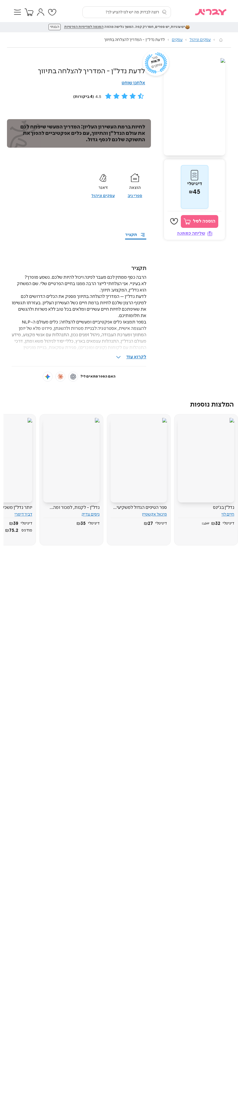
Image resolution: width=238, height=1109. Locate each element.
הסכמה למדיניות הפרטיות (84, 27)
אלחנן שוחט (133, 83)
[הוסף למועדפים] (174, 221)
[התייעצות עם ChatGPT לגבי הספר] (73, 377)
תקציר (131, 234)
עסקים (177, 39)
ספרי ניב (135, 196)
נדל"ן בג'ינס (223, 507)
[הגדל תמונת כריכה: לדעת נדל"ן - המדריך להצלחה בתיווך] (194, 106)
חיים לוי (227, 514)
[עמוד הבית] (221, 40)
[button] (17, 12)
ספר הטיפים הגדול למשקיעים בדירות (140, 508)
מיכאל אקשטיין (154, 514)
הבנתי (54, 27)
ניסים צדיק (91, 514)
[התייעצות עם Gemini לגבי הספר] (48, 377)
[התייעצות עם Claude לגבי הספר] (60, 377)
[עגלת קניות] (29, 12)
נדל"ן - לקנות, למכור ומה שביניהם (76, 508)
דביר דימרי (23, 514)
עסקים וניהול (200, 39)
